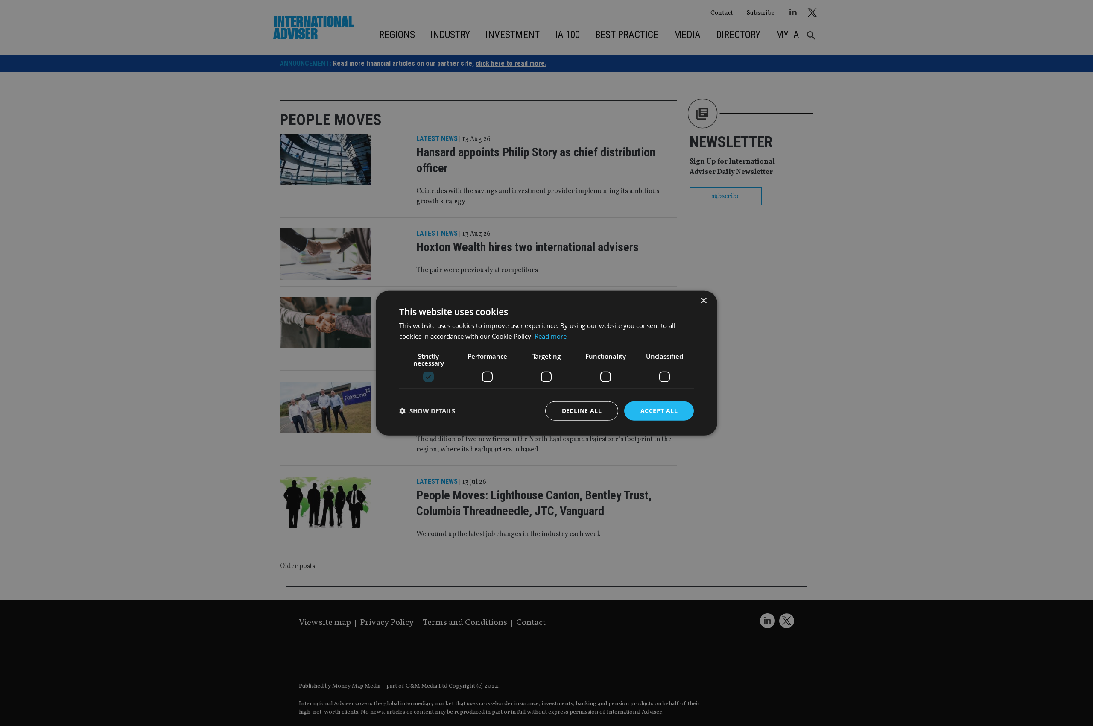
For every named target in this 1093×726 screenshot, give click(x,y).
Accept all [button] (659, 411)
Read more (551, 336)
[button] (427, 411)
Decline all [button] (582, 411)
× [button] (703, 301)
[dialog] (546, 363)
